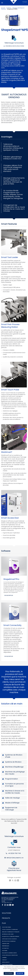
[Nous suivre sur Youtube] (13, 905)
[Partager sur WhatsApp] (10, 881)
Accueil (3, 7)
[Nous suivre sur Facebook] (2, 905)
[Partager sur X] (13, 881)
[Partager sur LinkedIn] (18, 881)
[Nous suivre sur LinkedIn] (10, 905)
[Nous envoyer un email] (7, 905)
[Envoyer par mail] (15, 881)
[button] (2, 3)
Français (25, 1)
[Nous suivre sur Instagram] (5, 905)
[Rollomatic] (13, 2)
